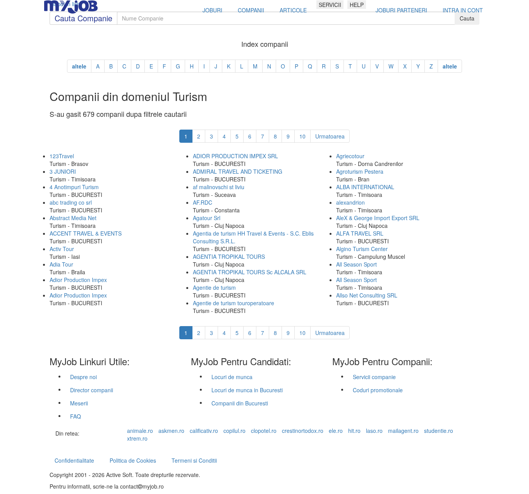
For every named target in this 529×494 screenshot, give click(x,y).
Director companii (91, 390)
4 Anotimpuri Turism (74, 187)
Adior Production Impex (78, 280)
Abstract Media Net (73, 218)
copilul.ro (234, 430)
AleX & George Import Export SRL (377, 218)
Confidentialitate (74, 460)
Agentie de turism (214, 287)
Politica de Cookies (133, 460)
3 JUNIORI (63, 171)
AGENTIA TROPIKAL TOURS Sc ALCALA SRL (249, 272)
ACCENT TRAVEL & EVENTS (86, 233)
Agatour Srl (206, 218)
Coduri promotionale (378, 390)
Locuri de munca (231, 377)
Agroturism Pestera (359, 171)
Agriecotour (350, 156)
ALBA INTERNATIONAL (365, 187)
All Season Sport (356, 264)
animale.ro (140, 430)
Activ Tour (62, 249)
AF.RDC (202, 202)
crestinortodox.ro (302, 430)
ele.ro (336, 430)
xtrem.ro (137, 438)
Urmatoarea (330, 136)
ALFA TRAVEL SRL (359, 233)
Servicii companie (374, 377)
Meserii (79, 403)
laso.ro (374, 430)
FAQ (75, 416)
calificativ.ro (204, 430)
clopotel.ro (264, 430)
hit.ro (354, 430)
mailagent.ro (403, 430)
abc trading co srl (71, 202)
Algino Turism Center (362, 249)
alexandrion (350, 202)
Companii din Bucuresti (239, 403)
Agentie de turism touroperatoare (233, 303)
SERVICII (330, 5)
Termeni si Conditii (194, 460)
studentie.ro (438, 430)
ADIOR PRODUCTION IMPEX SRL (235, 156)
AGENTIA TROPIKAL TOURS (229, 256)
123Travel (62, 156)
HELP (357, 5)
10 (302, 136)
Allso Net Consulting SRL (366, 295)
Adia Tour (61, 264)
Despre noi (83, 377)
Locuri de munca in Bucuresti (247, 390)
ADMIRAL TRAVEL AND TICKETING (237, 171)
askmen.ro (171, 430)
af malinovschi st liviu (218, 187)
